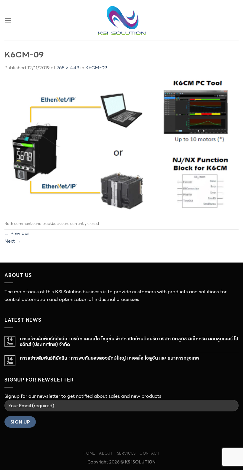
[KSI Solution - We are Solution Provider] (121, 20)
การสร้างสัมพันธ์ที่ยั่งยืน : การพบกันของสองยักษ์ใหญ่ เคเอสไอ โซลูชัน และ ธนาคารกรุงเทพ (109, 358)
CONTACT (149, 453)
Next (12, 241)
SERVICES (126, 453)
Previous (17, 233)
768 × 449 (68, 67)
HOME (89, 453)
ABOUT (106, 453)
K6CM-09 (96, 67)
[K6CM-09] (118, 144)
